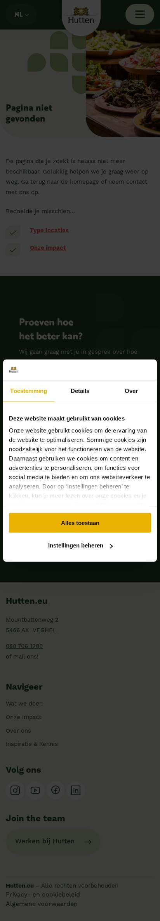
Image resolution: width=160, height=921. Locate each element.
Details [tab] (80, 390)
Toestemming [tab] (28, 390)
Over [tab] (131, 390)
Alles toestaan (80, 522)
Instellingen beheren (75, 545)
